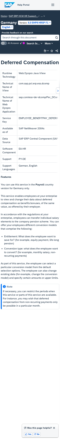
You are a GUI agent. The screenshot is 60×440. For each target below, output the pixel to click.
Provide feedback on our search (17, 33)
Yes (28, 434)
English (6, 27)
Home (4, 16)
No (37, 434)
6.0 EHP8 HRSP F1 (33, 22)
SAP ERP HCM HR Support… (23, 16)
